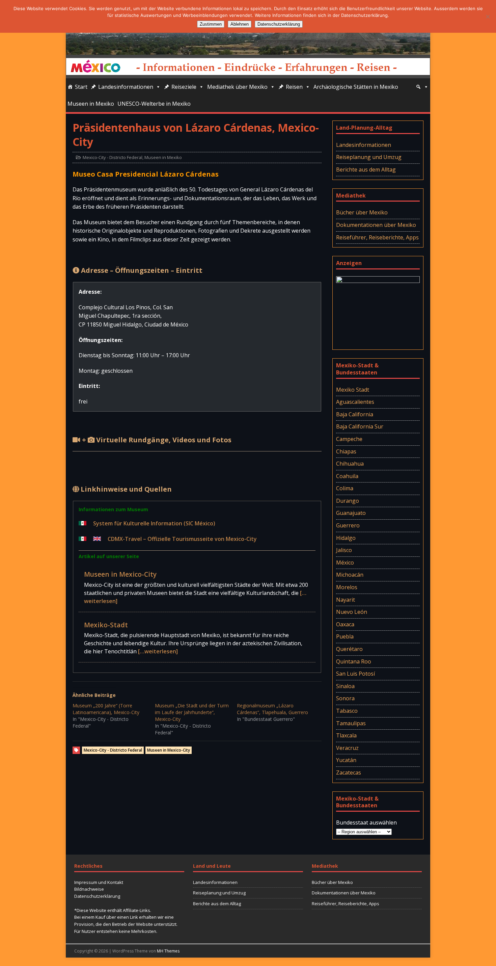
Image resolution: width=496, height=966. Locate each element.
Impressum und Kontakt (98, 882)
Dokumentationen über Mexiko (376, 225)
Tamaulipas (351, 723)
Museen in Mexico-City (120, 574)
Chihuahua (350, 463)
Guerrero (348, 525)
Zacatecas (348, 772)
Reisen (294, 86)
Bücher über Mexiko (362, 212)
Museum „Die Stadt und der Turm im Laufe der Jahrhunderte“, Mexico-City (192, 712)
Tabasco (347, 710)
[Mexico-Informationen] (248, 50)
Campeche (349, 439)
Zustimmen (211, 24)
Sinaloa (345, 686)
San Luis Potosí (355, 673)
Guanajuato (351, 513)
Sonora (345, 698)
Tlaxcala (346, 735)
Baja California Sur (359, 426)
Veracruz (347, 748)
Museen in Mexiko (90, 103)
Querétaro (349, 649)
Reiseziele (183, 86)
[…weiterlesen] (158, 651)
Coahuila (347, 476)
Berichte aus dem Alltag (366, 169)
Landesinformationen (125, 86)
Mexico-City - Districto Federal (112, 157)
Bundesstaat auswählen (366, 822)
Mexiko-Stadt (106, 624)
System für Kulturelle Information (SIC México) (154, 523)
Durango (347, 500)
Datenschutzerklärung (97, 896)
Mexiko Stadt (352, 389)
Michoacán (349, 574)
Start (81, 86)
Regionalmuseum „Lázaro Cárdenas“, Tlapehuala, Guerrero (272, 708)
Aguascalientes (355, 402)
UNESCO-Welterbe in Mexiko (154, 103)
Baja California (354, 414)
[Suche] (422, 86)
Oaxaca (345, 624)
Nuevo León (351, 612)
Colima (344, 488)
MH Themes (168, 951)
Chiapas (346, 451)
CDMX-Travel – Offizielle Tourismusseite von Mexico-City (182, 539)
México (345, 562)
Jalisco (344, 550)
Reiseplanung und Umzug (369, 157)
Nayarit (345, 599)
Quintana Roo (353, 661)
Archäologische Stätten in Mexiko (355, 86)
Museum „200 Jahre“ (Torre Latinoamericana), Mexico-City (106, 708)
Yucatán (346, 760)
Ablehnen (239, 24)
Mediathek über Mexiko (237, 86)
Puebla (345, 636)
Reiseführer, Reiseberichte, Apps (377, 237)
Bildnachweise (89, 889)
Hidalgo (346, 538)
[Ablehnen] (487, 16)
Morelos (346, 587)
